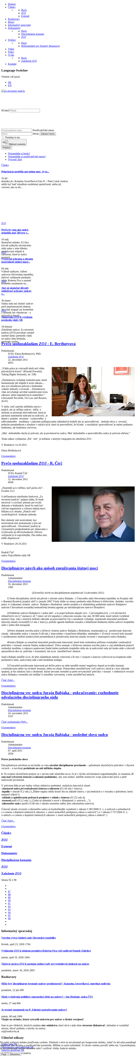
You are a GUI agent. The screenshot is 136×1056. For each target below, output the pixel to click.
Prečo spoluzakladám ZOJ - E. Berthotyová (38, 344)
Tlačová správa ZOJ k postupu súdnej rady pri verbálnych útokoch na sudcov (45, 963)
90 (9, 900)
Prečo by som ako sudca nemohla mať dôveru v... (15, 231)
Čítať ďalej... (8, 680)
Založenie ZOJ (16, 356)
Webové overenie (16, 144)
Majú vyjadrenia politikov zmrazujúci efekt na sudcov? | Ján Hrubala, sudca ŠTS (47, 996)
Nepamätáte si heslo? (19, 153)
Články (6, 833)
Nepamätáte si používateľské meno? (27, 156)
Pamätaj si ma (12, 137)
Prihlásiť (7, 147)
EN (10, 85)
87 (9, 891)
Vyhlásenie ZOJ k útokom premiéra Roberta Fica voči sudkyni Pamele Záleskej (46, 950)
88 (9, 894)
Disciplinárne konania (19, 581)
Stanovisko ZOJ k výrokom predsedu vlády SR (16, 318)
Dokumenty (9, 853)
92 (9, 906)
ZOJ (4, 839)
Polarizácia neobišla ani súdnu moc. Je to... (25, 171)
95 (9, 915)
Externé (6, 846)
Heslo (36, 133)
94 (9, 912)
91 (9, 903)
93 (9, 909)
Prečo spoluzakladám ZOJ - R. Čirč (31, 463)
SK (9, 82)
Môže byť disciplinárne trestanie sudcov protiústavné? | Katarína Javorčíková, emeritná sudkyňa (55, 983)
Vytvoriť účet (15, 159)
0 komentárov (8, 456)
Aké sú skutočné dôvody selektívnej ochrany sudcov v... (16, 291)
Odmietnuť (15, 1054)
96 (9, 918)
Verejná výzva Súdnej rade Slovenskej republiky (28, 937)
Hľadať (5, 110)
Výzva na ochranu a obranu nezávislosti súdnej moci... (17, 260)
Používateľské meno (43, 130)
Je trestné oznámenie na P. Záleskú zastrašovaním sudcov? (34, 1009)
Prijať (3, 1054)
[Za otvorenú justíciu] (13, 91)
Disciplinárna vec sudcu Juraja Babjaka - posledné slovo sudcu (54, 734)
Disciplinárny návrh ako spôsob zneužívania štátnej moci (49, 568)
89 (9, 897)
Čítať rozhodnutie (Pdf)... (14, 721)
